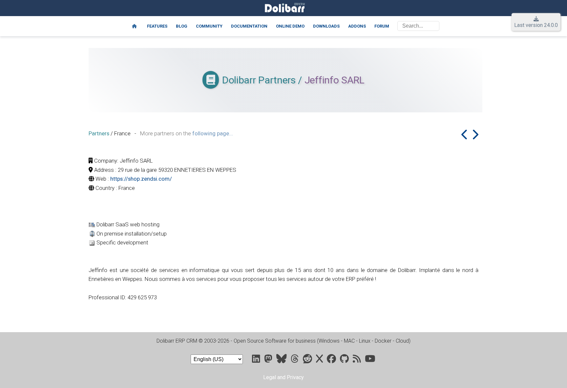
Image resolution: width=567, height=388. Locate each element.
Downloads (326, 26)
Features (157, 26)
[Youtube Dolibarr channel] (370, 360)
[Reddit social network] (308, 360)
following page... (212, 133)
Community (209, 26)
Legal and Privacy (283, 377)
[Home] (134, 26)
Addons (357, 26)
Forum (381, 26)
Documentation (249, 26)
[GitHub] (345, 360)
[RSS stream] (357, 360)
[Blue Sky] (282, 360)
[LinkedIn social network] (257, 360)
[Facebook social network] (332, 360)
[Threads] (295, 360)
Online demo (290, 26)
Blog (181, 26)
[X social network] (320, 360)
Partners (99, 133)
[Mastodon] (269, 360)
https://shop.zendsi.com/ (141, 178)
